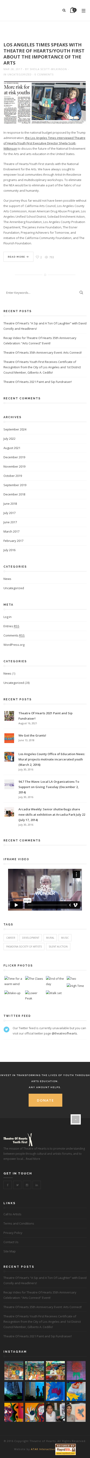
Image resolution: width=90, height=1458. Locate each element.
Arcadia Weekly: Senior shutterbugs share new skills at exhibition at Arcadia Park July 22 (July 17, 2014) (51, 814)
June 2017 (10, 522)
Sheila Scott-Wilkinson (48, 69)
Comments (14, 635)
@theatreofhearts (64, 1033)
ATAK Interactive (43, 1449)
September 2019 (14, 485)
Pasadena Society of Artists (24, 946)
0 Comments (44, 74)
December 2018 (14, 494)
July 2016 (9, 550)
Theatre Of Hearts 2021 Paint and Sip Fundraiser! (37, 382)
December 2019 (14, 457)
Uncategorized (19, 74)
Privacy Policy (12, 1233)
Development (30, 937)
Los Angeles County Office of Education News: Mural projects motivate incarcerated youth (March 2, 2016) (51, 759)
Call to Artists (12, 1214)
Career (10, 937)
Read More (17, 256)
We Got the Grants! (32, 735)
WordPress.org (13, 645)
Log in (7, 617)
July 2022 (9, 438)
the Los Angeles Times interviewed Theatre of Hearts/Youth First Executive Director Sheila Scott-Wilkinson (44, 143)
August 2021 (11, 448)
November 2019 (14, 466)
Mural (50, 937)
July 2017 (9, 513)
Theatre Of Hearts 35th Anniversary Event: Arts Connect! (42, 352)
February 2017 (13, 541)
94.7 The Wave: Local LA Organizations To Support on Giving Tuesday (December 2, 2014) (48, 786)
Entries (11, 626)
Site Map (9, 1251)
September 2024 (14, 429)
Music (65, 937)
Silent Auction (58, 946)
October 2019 (12, 476)
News (7, 579)
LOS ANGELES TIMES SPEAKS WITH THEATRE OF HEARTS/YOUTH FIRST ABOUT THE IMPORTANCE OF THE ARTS (43, 54)
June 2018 (10, 503)
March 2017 (11, 531)
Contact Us (10, 1242)
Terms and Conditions (18, 1223)
